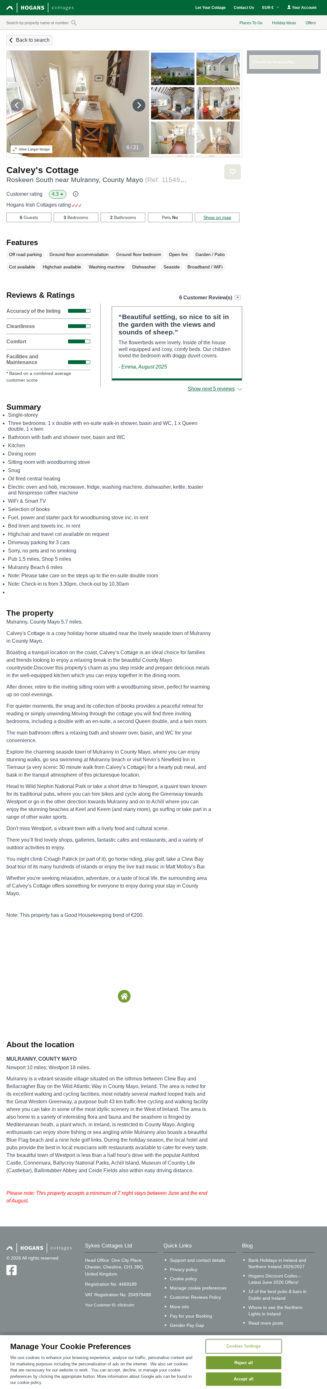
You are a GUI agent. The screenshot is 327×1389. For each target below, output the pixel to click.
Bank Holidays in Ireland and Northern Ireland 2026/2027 (277, 1263)
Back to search (32, 40)
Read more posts (265, 1323)
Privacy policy (183, 1269)
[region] (163, 1362)
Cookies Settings (243, 1346)
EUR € (268, 7)
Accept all (244, 1379)
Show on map (217, 217)
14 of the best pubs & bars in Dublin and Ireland (277, 1294)
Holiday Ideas (284, 23)
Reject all (243, 1362)
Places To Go (251, 23)
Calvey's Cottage (42, 170)
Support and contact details (197, 1260)
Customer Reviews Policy (195, 1297)
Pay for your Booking (191, 1316)
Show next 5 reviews (211, 388)
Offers (311, 23)
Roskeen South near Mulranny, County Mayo (97, 179)
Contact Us (244, 7)
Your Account (303, 7)
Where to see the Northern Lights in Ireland (275, 1310)
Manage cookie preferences (198, 1287)
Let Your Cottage (210, 7)
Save (232, 171)
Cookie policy (183, 1278)
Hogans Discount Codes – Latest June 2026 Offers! (274, 1279)
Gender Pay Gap (187, 1325)
